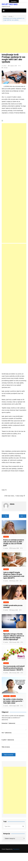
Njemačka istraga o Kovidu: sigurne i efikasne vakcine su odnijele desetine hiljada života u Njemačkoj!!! (13, 636)
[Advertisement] (14, 39)
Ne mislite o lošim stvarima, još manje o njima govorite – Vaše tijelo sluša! (13, 701)
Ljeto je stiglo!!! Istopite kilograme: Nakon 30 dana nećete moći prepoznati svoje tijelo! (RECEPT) (13, 575)
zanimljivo (6, 696)
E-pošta (8, 740)
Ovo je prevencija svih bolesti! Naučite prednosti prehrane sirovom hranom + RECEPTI (14, 668)
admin (4, 65)
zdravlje (6, 67)
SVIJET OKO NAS (10, 4)
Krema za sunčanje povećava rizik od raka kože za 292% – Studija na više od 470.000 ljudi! (13, 542)
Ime (6, 732)
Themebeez (16, 849)
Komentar (8, 723)
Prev (6, 516)
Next (22, 516)
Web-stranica (6, 747)
